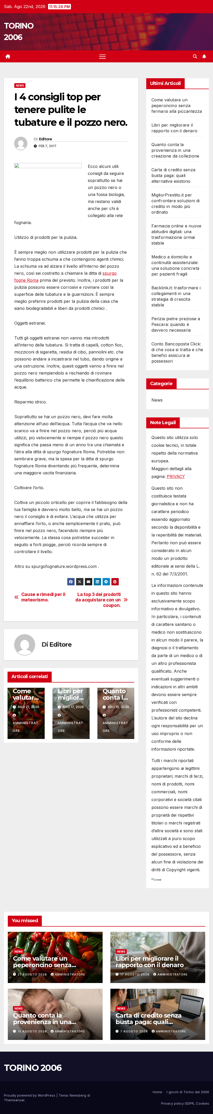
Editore (45, 139)
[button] (195, 56)
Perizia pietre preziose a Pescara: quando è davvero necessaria (175, 324)
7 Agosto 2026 (134, 1031)
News (20, 85)
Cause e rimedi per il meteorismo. (43, 597)
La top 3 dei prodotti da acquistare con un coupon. (98, 600)
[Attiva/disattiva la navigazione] (102, 57)
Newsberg (78, 1095)
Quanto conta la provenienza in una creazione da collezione (175, 150)
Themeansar (14, 1100)
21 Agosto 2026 (33, 974)
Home (157, 1092)
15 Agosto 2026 (33, 1031)
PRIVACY (176, 476)
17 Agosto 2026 (135, 974)
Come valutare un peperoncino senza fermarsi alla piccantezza (176, 105)
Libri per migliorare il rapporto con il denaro (150, 962)
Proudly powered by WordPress (30, 1095)
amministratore (25, 727)
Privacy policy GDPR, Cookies (185, 1103)
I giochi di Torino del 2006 (188, 1092)
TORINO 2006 (32, 1067)
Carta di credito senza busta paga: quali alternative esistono (173, 175)
